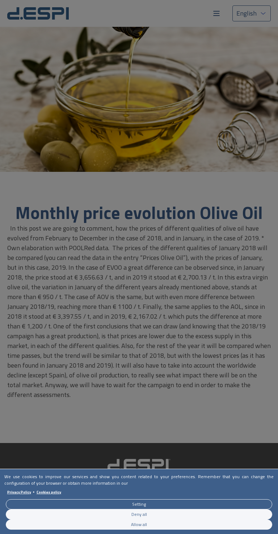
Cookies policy (49, 492)
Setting (139, 504)
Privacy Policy (19, 492)
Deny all (139, 514)
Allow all (139, 524)
